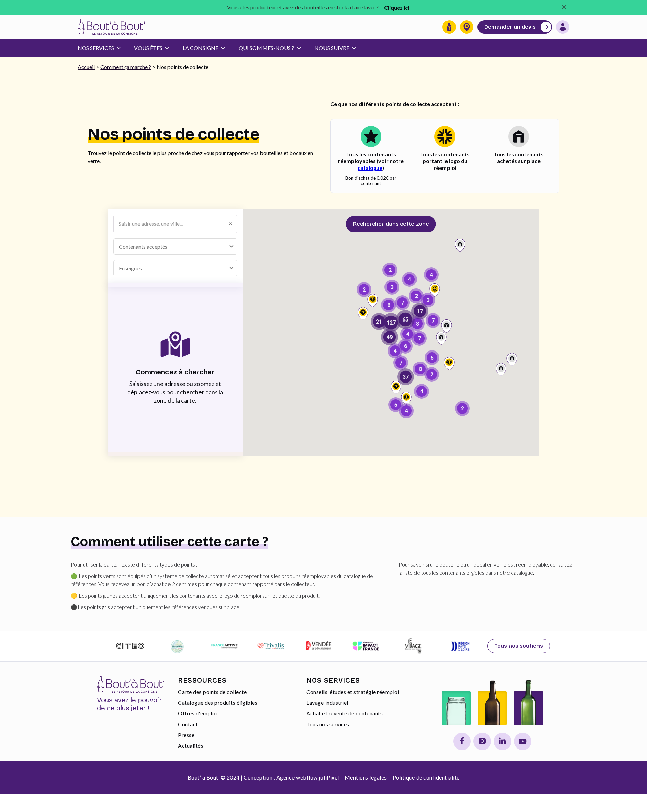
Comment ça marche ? (125, 67)
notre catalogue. (515, 572)
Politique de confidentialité (426, 777)
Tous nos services (327, 724)
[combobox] (175, 246)
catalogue (370, 167)
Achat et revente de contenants (344, 713)
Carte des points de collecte (212, 692)
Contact (188, 724)
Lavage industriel (327, 702)
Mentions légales (366, 777)
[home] (111, 27)
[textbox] (148, 246)
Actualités (190, 745)
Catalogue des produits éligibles (217, 702)
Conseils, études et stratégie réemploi (352, 692)
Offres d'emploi (197, 713)
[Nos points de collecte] (466, 27)
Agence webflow (297, 777)
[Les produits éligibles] (449, 27)
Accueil (86, 67)
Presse (186, 735)
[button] (102, 48)
